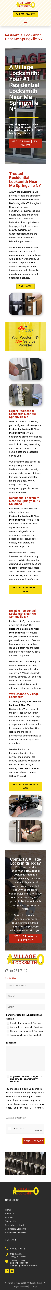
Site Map (33, 1287)
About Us (9, 1213)
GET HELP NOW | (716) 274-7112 (25, 143)
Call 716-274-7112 (25, 14)
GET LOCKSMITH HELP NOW (25, 589)
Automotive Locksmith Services (26, 1027)
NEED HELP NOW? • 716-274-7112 (25, 938)
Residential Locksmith (15, 1225)
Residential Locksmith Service (25, 1023)
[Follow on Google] (12, 1271)
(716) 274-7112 (16, 971)
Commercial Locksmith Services (26, 1031)
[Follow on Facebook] (7, 1271)
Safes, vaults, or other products (26, 1035)
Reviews (9, 1217)
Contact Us (10, 1221)
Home (8, 1210)
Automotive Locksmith (15, 1232)
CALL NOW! (25, 286)
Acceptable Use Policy (16, 1118)
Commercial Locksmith (15, 1229)
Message (11, 1042)
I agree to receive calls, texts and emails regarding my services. (26, 1079)
